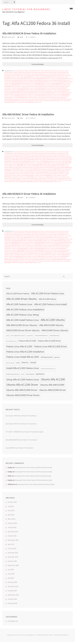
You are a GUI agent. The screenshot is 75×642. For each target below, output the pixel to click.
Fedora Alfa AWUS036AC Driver (44, 172)
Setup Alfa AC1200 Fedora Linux (54, 100)
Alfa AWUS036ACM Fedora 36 (25, 78)
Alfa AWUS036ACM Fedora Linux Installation (22, 81)
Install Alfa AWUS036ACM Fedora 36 (60, 99)
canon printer (30, 335)
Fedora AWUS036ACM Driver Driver (51, 92)
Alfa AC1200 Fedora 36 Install (36, 72)
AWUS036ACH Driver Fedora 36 (61, 245)
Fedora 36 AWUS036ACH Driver (21, 250)
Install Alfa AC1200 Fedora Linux (40, 99)
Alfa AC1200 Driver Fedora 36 (37, 70)
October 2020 (12, 561)
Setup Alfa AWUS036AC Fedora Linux (50, 181)
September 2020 (13, 565)
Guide (18, 363)
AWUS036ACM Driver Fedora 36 (61, 85)
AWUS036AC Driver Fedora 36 (41, 166)
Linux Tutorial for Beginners (26, 9)
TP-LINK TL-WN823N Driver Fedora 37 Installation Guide (24, 432)
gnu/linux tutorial (10, 363)
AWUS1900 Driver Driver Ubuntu (23, 330)
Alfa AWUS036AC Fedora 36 (17, 159)
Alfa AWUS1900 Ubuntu (51, 325)
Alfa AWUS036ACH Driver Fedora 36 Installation (29, 194)
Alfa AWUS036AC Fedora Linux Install (50, 161)
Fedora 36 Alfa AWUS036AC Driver (14, 169)
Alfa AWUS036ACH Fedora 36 (25, 239)
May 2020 (11, 578)
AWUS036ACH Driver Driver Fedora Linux (22, 245)
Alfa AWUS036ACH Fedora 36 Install (44, 239)
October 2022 (12, 502)
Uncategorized (13, 621)
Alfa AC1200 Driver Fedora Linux (56, 70)
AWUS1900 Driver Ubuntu (55, 330)
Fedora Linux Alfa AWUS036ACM (60, 94)
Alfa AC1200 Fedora (47, 299)
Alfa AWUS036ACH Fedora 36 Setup (22, 240)
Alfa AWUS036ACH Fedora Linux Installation (21, 242)
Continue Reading (37, 64)
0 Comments (32, 37)
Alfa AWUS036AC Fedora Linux (30, 161)
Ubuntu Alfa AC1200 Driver (22, 384)
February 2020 (12, 582)
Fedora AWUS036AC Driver (60, 172)
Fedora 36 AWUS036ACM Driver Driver (41, 89)
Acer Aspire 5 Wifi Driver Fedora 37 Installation (21, 424)
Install (33, 362)
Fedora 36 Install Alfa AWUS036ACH (14, 251)
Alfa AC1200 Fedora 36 (20, 72)
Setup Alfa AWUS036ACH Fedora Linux (30, 262)
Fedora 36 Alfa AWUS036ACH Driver (39, 248)
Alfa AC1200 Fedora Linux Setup (21, 75)
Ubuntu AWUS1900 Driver (52, 390)
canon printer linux (54, 335)
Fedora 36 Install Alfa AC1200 (61, 89)
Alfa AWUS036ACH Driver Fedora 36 (31, 237)
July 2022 (11, 506)
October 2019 (12, 591)
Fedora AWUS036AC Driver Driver (13, 173)
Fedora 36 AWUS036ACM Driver (21, 89)
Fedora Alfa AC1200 (31, 91)
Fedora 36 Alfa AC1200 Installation (46, 167)
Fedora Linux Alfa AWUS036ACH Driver (15, 256)
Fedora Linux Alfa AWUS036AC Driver (45, 175)
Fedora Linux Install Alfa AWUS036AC (27, 178)
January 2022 (12, 527)
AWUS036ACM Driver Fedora (43, 85)
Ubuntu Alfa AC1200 (53, 379)
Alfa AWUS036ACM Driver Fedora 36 (31, 77)
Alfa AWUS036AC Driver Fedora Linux (51, 158)
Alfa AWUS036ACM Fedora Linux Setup (46, 81)
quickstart (40, 374)
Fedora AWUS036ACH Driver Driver (50, 253)
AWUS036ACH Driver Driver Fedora (44, 243)
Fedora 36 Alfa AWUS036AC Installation (36, 169)
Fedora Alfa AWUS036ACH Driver (13, 253)
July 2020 (11, 570)
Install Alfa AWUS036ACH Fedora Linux (15, 261)
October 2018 (12, 599)
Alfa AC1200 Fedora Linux (26, 74)
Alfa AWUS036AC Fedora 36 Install (35, 159)
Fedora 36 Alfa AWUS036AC (64, 167)
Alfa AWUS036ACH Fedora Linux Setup (46, 242)
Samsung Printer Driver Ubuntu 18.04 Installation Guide (33, 480)
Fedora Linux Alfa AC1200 (31, 173)
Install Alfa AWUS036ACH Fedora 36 (60, 259)
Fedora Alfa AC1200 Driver (45, 91)
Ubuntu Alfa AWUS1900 (52, 384)
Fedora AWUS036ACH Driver (32, 253)
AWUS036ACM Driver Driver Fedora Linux (22, 85)
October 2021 (12, 536)
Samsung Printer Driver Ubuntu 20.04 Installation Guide (33, 467)
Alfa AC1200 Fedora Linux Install (44, 74)
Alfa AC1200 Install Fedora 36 (39, 75)
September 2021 (13, 540)
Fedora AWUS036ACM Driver (32, 92)
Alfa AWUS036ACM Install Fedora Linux (22, 83)
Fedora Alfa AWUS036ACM (61, 91)
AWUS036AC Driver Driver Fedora (26, 164)
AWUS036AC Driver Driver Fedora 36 (47, 164)
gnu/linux (56, 357)
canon (7, 335)
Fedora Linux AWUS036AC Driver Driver (50, 177)
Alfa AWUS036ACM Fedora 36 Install (45, 78)
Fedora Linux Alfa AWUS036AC (25, 175)
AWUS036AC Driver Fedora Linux (59, 166)
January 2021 (12, 548)
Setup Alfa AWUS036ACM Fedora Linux (30, 102)
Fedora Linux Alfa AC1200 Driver (18, 94)
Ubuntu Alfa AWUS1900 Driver (21, 390)
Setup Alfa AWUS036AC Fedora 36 (29, 181)
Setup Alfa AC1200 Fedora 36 (36, 100)
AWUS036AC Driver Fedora (24, 166)
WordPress (65, 635)
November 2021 (13, 532)
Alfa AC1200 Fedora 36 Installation (55, 72)
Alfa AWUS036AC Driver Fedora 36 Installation (28, 114)
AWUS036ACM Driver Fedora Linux (14, 86)
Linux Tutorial (30, 374)
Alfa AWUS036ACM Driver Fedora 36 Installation (29, 33)
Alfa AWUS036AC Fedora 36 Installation (57, 159)
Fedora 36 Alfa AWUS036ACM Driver (39, 88)
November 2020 (13, 557)
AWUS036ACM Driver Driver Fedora (44, 83)
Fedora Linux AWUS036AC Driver (28, 177)
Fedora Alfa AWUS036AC (27, 172)
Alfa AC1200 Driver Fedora (21, 70)
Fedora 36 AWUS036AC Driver (56, 169)
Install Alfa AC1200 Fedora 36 (21, 99)
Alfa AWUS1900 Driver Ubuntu (21, 325)
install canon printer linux (12, 374)
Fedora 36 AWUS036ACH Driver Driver (41, 250)
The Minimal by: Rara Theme (44, 635)
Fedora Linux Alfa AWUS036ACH (60, 254)
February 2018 (12, 603)
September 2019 (13, 595)
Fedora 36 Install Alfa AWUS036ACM (14, 91)
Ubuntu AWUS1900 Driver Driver (23, 395)
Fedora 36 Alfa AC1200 (31, 86)
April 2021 (11, 544)
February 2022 (12, 523)
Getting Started (46, 357)
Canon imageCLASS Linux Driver (18, 335)
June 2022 (11, 510)
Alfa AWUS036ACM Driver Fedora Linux (53, 77)
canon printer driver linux (41, 335)
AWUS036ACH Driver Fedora (43, 245)
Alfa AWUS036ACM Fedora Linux (42, 80)
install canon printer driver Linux (48, 368)
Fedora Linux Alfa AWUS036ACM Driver (15, 96)
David (21, 37)
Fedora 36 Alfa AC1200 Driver (46, 86)
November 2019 (13, 586)
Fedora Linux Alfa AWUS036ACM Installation (40, 96)
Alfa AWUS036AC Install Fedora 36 (51, 162)
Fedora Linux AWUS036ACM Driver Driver (20, 97)
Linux (22, 374)
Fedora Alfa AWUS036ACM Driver (13, 92)
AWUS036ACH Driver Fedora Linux (14, 247)
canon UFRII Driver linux (11, 341)
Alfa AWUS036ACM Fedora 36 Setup (22, 80)
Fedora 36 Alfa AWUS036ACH (20, 248)
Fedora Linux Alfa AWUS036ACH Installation (40, 256)
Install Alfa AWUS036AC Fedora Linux (39, 180)
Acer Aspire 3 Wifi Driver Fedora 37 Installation (21, 416)
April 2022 (11, 515)
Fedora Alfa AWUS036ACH (61, 251)
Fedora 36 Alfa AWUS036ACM (20, 88)
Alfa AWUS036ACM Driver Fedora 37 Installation (21, 440)
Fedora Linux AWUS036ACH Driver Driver (20, 258)
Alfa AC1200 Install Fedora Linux (58, 75)
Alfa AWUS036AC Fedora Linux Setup (30, 162)
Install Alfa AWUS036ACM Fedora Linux (15, 100)
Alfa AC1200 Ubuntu (53, 320)
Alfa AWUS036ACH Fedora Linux (42, 240)
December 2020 (13, 553)
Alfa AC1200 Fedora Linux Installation (25, 309)
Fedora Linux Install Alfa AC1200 (42, 97)
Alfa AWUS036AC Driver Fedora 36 (30, 158)
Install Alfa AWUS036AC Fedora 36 (18, 180)
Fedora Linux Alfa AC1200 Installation (40, 94)
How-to (25, 362)
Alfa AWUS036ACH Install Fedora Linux (22, 243)
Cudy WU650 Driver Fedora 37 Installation (19, 448)
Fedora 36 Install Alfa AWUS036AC (47, 170)
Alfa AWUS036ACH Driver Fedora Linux (53, 237)
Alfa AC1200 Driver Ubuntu (21, 299)
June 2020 (11, 574)
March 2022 (11, 519)
